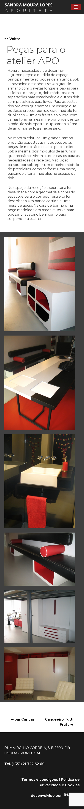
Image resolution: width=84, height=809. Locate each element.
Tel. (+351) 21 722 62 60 (24, 764)
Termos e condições (39, 780)
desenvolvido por (46, 796)
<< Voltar (12, 39)
